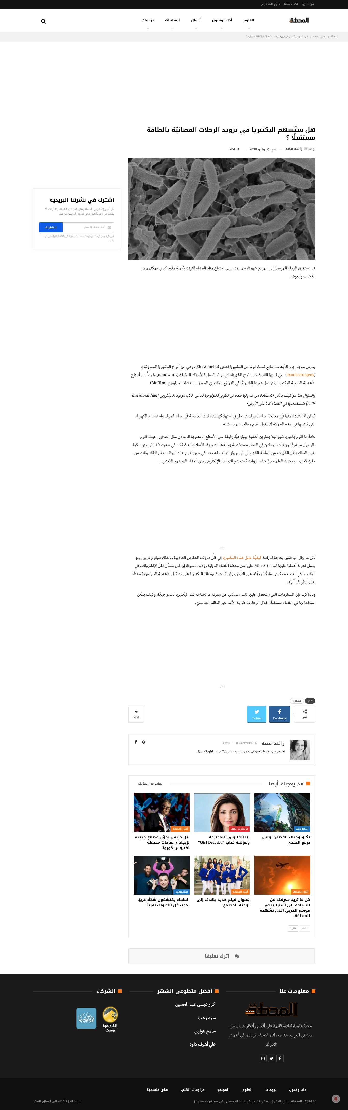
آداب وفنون (222, 20)
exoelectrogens (300, 375)
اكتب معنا (291, 4)
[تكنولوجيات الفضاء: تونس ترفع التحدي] (282, 812)
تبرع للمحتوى (270, 4)
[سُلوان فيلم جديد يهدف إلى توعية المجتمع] (222, 875)
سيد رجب (207, 1018)
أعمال (196, 20)
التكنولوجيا (302, 828)
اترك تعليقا (218, 956)
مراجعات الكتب (239, 828)
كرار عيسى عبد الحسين (195, 1005)
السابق (304, 928)
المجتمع (223, 1090)
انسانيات (172, 20)
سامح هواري (205, 1032)
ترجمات (148, 20)
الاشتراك (51, 227)
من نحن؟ (308, 4)
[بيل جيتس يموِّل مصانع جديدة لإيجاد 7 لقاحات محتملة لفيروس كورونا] (162, 812)
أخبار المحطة (180, 828)
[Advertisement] (221, 82)
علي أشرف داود (202, 1045)
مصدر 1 (296, 700)
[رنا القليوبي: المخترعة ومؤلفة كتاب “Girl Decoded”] (222, 812)
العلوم (248, 20)
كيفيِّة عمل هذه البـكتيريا (242, 558)
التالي (293, 928)
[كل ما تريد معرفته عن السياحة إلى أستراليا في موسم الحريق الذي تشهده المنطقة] (282, 875)
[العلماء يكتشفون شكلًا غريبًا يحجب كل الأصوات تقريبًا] (162, 875)
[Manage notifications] (336, 1099)
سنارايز (199, 1101)
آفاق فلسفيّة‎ (157, 1090)
